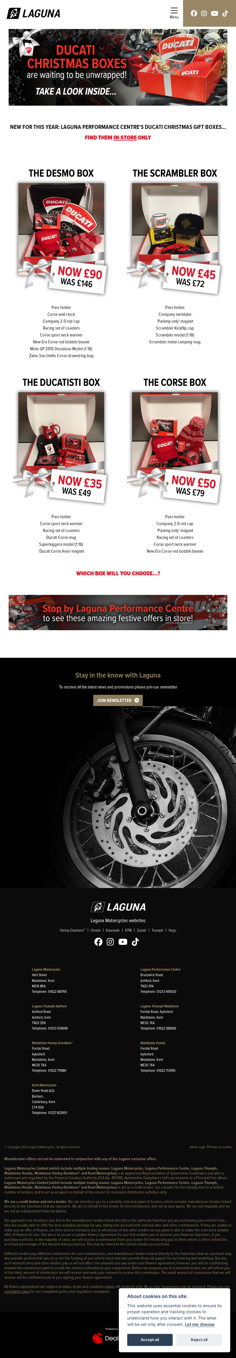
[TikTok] (137, 942)
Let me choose (200, 1324)
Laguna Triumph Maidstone (159, 1006)
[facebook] (194, 13)
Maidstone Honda (152, 1043)
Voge (172, 930)
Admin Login (198, 1146)
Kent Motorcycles (44, 1085)
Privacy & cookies (220, 1146)
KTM (128, 930)
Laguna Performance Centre (160, 969)
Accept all (150, 1339)
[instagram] (204, 13)
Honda (95, 930)
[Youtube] (124, 942)
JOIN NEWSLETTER (114, 700)
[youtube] (214, 13)
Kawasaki (113, 930)
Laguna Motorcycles (46, 969)
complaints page (17, 1291)
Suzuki (141, 930)
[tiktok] (225, 13)
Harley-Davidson (72, 930)
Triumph (157, 930)
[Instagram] (111, 942)
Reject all (199, 1339)
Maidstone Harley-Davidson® (52, 1043)
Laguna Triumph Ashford (49, 1006)
